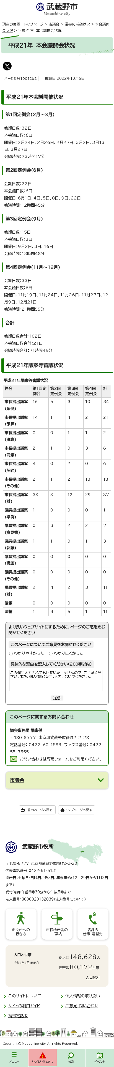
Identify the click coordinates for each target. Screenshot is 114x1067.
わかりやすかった (29, 653)
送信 (57, 698)
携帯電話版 (18, 1016)
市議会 (54, 24)
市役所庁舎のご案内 (57, 932)
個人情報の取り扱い (82, 996)
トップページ (33, 24)
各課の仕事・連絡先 (93, 932)
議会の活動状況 (77, 24)
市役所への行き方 (21, 932)
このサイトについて (24, 996)
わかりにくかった (69, 653)
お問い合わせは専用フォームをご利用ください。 (61, 759)
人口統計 (93, 977)
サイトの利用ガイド (24, 1006)
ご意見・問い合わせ (81, 1006)
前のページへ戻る (40, 809)
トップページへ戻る (78, 809)
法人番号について (69, 899)
